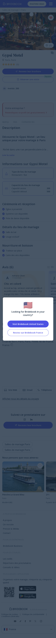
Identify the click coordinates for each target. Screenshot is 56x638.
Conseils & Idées (11, 567)
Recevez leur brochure (30, 71)
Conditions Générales (10, 616)
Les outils (7, 558)
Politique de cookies (9, 614)
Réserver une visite (29, 79)
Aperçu (5, 121)
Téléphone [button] (46, 390)
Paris (8, 60)
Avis (15, 121)
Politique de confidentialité (33, 614)
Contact (6, 533)
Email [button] (29, 390)
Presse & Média (11, 528)
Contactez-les (28, 121)
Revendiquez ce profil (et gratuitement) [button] (25, 112)
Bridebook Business (13, 545)
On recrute (8, 524)
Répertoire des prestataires (17, 563)
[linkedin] (31, 419)
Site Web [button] (12, 390)
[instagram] (25, 419)
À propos (7, 520)
